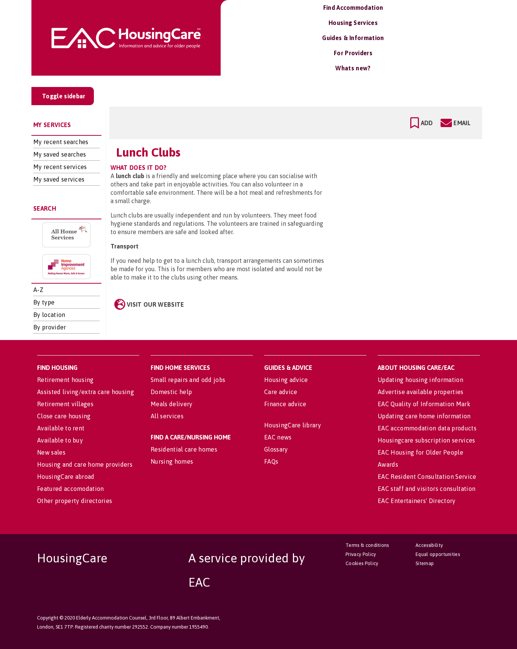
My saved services (58, 179)
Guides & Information (353, 37)
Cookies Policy (362, 563)
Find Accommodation (353, 7)
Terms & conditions (367, 545)
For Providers (353, 53)
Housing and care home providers (84, 464)
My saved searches (59, 154)
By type (44, 302)
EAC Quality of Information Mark (424, 404)
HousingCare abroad (66, 476)
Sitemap (425, 563)
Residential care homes (184, 449)
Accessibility (429, 545)
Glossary (276, 449)
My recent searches (61, 141)
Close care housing (64, 416)
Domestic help (171, 391)
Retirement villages (65, 404)
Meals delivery (171, 404)
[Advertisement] (417, 175)
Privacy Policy (361, 554)
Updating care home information (424, 416)
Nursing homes (172, 461)
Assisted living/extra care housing (85, 391)
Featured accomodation (70, 488)
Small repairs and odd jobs (188, 379)
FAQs (271, 461)
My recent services (60, 166)
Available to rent (60, 428)
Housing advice (286, 379)
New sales (51, 452)
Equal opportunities (438, 554)
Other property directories (74, 500)
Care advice (280, 391)
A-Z (38, 289)
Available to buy (60, 440)
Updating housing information (420, 379)
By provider (49, 327)
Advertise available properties (421, 391)
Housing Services (353, 22)
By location (49, 314)
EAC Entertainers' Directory (417, 500)
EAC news (278, 437)
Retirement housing (65, 379)
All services (167, 416)
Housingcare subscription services (426, 440)
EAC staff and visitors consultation (426, 488)
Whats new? (353, 68)
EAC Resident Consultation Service (427, 476)
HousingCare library (292, 425)
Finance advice (285, 404)
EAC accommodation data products (427, 428)
